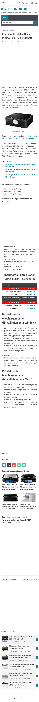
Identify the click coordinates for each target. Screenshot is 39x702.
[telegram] (24, 465)
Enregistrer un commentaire (26, 42)
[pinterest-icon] (36, 3)
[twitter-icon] (23, 3)
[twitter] (9, 465)
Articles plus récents (9, 580)
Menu (4, 17)
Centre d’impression (15, 9)
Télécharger (30, 291)
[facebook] (4, 465)
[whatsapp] (19, 465)
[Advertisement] (19, 608)
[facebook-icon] (18, 3)
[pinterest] (14, 465)
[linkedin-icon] (31, 3)
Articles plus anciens (30, 580)
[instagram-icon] (27, 3)
